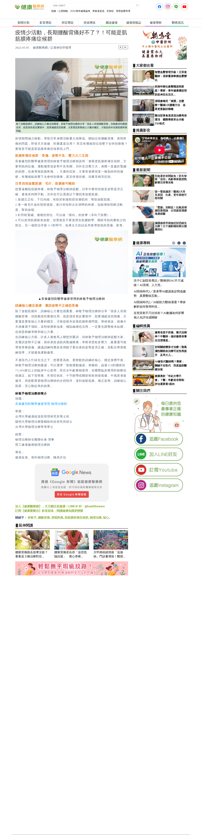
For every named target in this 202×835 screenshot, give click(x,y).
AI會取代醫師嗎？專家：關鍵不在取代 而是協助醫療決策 (171, 365)
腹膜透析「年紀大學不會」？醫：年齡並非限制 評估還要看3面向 (171, 380)
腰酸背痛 (44, 517)
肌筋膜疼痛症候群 (76, 517)
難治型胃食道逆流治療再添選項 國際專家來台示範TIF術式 (171, 119)
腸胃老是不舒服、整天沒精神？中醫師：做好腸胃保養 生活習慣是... (172, 336)
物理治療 (96, 517)
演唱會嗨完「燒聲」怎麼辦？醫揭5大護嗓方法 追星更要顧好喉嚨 (170, 105)
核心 (106, 517)
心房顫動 (63, 11)
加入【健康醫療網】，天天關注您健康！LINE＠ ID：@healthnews (60, 506)
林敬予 (32, 517)
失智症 (110, 11)
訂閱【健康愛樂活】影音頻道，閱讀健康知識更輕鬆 (49, 510)
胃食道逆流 (98, 11)
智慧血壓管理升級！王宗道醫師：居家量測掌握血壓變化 (171, 76)
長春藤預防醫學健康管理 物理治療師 (41, 403)
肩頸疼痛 (57, 517)
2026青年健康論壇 (80, 11)
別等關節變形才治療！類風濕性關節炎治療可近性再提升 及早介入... (171, 351)
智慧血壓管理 (123, 11)
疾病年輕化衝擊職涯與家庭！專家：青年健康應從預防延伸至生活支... (171, 90)
